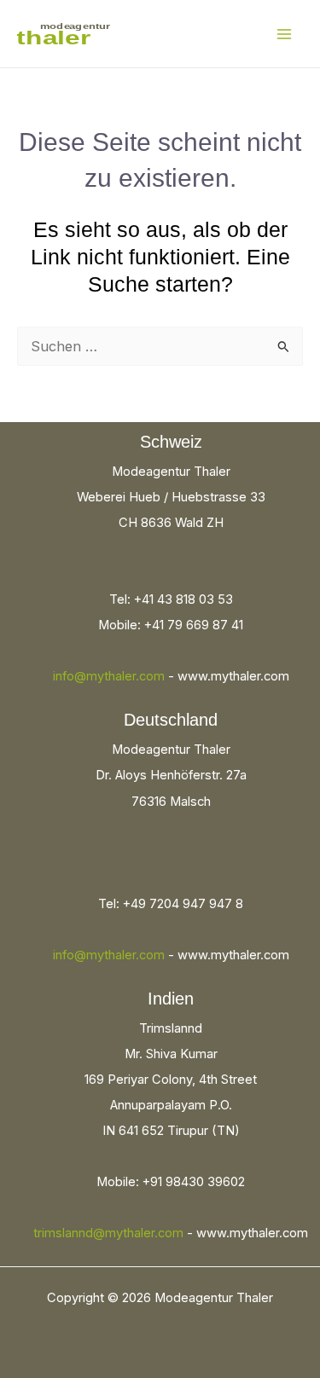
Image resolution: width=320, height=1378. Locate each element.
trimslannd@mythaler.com (108, 1233)
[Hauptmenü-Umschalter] (284, 33)
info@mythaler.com (109, 676)
